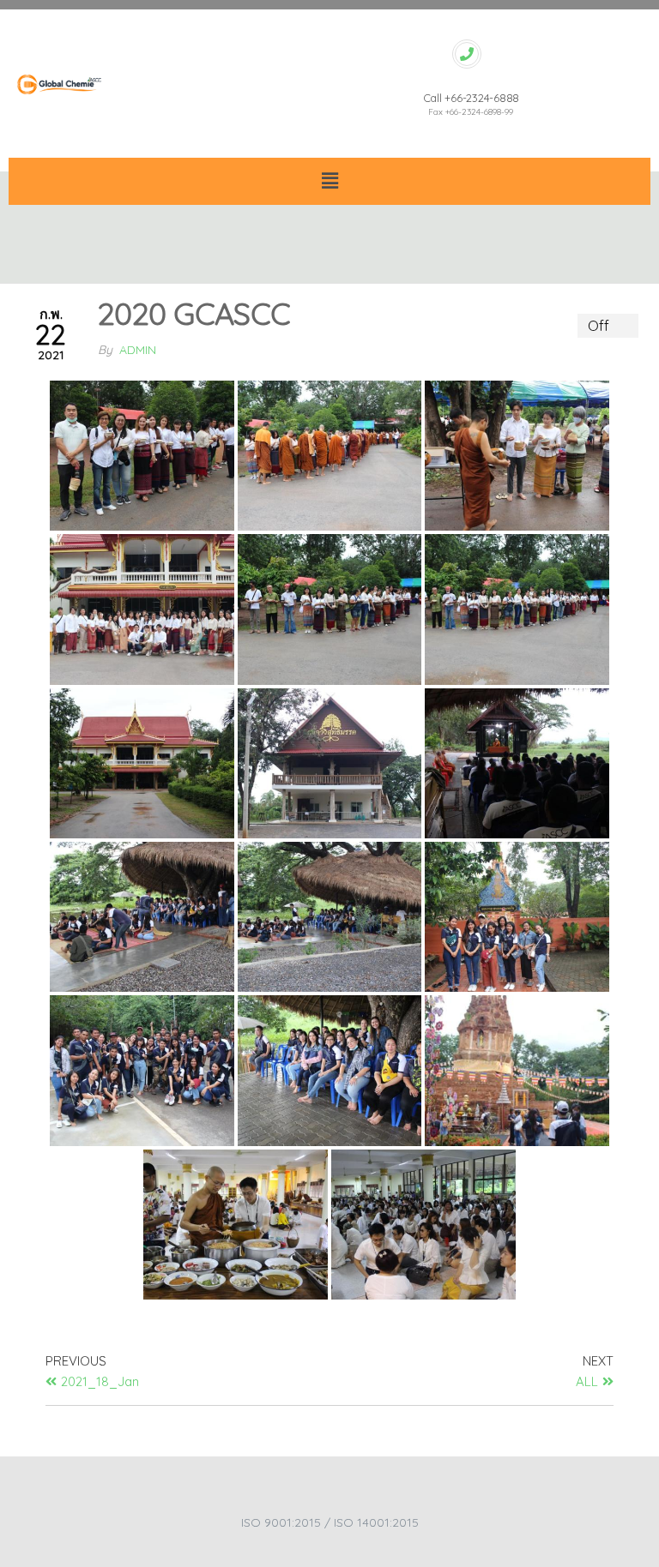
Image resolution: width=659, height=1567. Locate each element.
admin (137, 349)
